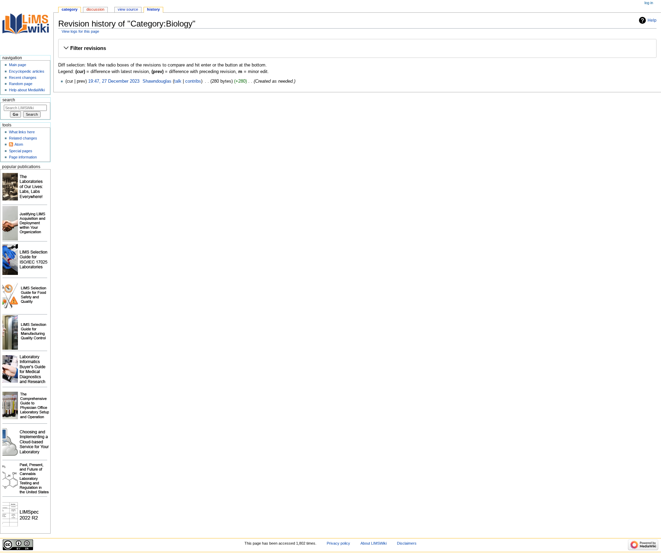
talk (177, 81)
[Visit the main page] (26, 26)
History (153, 9)
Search (8, 100)
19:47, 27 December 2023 (113, 81)
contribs (193, 81)
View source (128, 9)
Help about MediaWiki (27, 90)
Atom (18, 144)
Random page (20, 84)
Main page (17, 65)
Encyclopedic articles (26, 71)
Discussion (95, 9)
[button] (357, 48)
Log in (648, 3)
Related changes (23, 138)
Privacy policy (338, 543)
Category (69, 9)
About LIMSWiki (373, 543)
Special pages (20, 151)
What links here (22, 132)
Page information (23, 157)
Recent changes (22, 77)
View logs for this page (80, 31)
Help (652, 20)
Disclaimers (407, 543)
